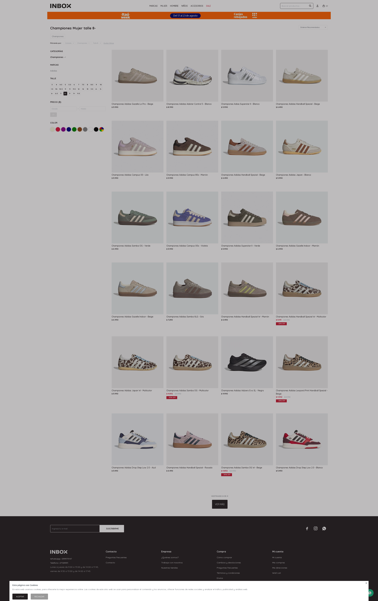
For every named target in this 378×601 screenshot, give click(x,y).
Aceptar (20, 596)
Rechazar (39, 596)
